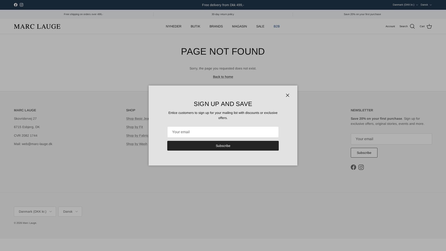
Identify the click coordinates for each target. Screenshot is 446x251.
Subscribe (223, 146)
